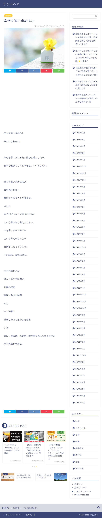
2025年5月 (80, 214)
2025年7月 (80, 200)
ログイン (78, 484)
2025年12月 (81, 167)
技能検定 (79, 448)
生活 (77, 462)
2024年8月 (80, 221)
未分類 (78, 455)
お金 (77, 421)
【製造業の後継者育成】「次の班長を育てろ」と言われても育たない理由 (86, 71)
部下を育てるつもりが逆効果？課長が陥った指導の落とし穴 (86, 85)
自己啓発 (8, 16)
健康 (77, 442)
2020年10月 (81, 355)
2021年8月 (80, 322)
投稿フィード (80, 488)
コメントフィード (82, 491)
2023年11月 (80, 247)
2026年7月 (80, 133)
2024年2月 (80, 241)
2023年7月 (80, 254)
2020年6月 (80, 382)
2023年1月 (80, 268)
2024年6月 (80, 227)
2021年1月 (80, 349)
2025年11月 (80, 173)
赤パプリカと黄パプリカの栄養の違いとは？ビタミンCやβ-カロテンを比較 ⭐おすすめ (86, 56)
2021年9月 (80, 315)
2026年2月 (80, 153)
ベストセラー (81, 428)
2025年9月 (80, 187)
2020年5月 (80, 389)
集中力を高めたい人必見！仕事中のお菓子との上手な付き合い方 (86, 98)
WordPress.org (81, 495)
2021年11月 (80, 301)
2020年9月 (80, 362)
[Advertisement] (34, 102)
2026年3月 (80, 146)
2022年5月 (80, 281)
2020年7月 (80, 376)
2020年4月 (80, 396)
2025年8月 (80, 193)
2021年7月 (80, 328)
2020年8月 (80, 369)
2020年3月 (80, 403)
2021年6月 (80, 335)
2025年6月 (80, 207)
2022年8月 (80, 275)
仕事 (77, 435)
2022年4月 (80, 288)
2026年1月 (80, 160)
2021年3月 (80, 342)
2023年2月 (80, 261)
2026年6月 (80, 140)
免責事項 (29, 515)
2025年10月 (81, 180)
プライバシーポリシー (14, 515)
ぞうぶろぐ (11, 4)
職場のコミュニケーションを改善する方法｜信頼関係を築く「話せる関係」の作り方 (86, 39)
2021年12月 (81, 295)
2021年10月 (81, 308)
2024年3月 (80, 234)
